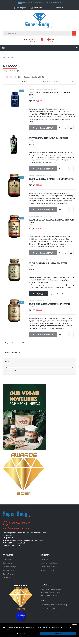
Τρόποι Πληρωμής (9, 574)
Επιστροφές (7, 578)
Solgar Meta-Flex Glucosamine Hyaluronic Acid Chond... (51, 221)
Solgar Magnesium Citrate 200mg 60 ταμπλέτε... (51, 179)
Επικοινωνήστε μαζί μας (49, 563)
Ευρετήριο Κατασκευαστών (50, 570)
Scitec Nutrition (50, 135)
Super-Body (7, 559)
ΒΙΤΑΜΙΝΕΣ (12, 58)
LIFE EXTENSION (51, 89)
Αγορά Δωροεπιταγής (48, 566)
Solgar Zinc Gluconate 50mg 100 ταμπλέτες (49, 304)
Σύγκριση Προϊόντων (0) (11, 71)
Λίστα (19, 77)
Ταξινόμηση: (46, 81)
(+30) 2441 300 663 (19, 523)
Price (7, 362)
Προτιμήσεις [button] (21, 633)
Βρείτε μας (8, 535)
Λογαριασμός (45, 559)
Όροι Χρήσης (7, 563)
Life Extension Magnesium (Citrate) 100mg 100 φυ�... (50, 93)
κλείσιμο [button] (74, 624)
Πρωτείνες (36, 2)
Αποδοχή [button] (58, 633)
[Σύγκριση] (59, 127)
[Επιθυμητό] (65, 127)
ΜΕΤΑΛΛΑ (22, 58)
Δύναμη (51, 2)
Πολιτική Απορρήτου (10, 566)
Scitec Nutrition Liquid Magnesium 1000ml (49, 138)
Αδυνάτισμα (44, 2)
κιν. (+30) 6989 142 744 (16, 528)
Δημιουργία (32, 39)
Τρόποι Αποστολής (9, 570)
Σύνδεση (33, 41)
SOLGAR (48, 175)
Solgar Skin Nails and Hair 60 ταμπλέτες (48, 263)
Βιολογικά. (57, 2)
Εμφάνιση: (25, 81)
